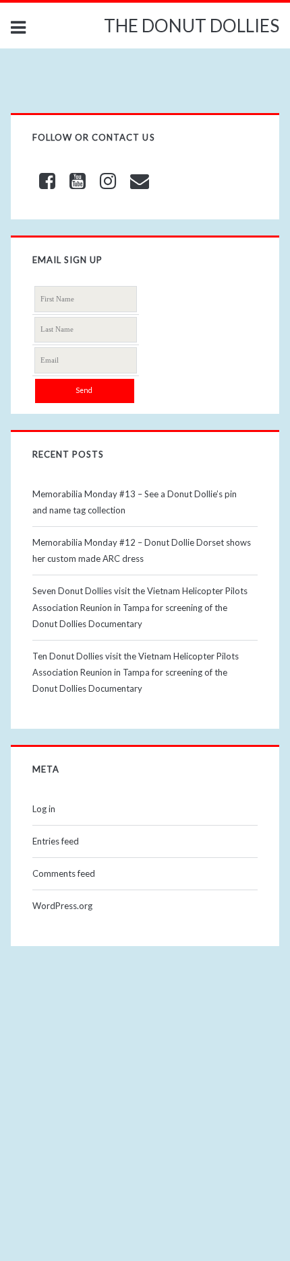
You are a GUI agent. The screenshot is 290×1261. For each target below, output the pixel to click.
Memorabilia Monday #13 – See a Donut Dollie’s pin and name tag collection (134, 502)
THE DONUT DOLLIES (191, 25)
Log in (43, 808)
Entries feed (55, 841)
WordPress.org (62, 905)
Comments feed (63, 873)
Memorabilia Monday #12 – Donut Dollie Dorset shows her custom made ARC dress (141, 550)
